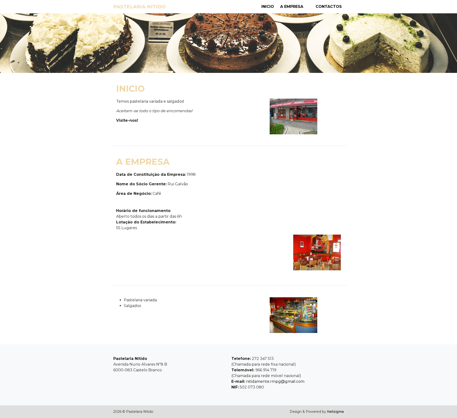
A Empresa (291, 6)
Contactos (329, 6)
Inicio (267, 6)
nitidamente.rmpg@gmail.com (275, 381)
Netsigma (335, 411)
